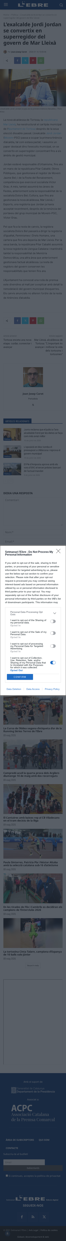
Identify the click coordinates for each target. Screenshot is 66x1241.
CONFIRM (20, 677)
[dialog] (33, 620)
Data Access (33, 689)
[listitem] (33, 613)
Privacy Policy (52, 689)
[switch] (53, 621)
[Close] (59, 552)
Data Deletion (14, 689)
